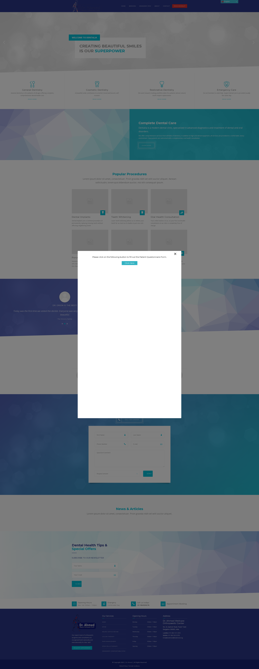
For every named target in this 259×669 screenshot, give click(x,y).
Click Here (129, 263)
